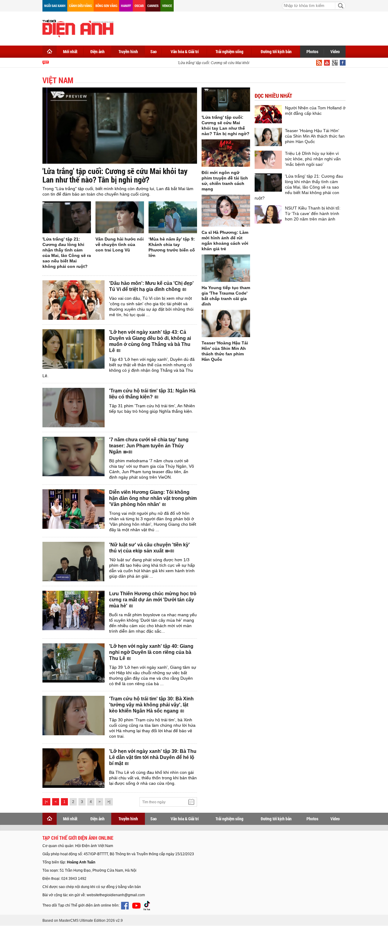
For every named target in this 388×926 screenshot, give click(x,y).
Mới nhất (70, 51)
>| (108, 802)
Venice (167, 5)
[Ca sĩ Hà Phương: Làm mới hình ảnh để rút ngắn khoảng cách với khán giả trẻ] (226, 211)
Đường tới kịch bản (276, 51)
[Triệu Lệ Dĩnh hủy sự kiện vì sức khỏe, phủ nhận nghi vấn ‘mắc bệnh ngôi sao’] (268, 160)
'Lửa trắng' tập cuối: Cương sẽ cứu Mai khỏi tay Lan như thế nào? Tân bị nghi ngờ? (239, 63)
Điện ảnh (97, 51)
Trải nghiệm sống (229, 51)
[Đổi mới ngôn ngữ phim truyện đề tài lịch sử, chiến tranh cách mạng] (226, 153)
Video (335, 51)
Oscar (139, 5)
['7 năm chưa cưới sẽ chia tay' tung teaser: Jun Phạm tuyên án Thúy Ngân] (73, 456)
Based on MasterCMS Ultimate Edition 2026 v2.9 (82, 920)
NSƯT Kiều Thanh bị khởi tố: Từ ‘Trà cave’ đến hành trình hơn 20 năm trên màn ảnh (312, 213)
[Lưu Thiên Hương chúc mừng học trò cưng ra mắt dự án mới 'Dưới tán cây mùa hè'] (73, 610)
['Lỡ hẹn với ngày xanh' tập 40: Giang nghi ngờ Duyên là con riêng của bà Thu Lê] (73, 663)
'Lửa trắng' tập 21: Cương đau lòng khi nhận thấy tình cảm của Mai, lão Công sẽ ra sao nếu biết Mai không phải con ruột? (299, 187)
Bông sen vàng (106, 5)
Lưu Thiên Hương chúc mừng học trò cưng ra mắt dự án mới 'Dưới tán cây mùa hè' (152, 599)
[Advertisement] (235, 27)
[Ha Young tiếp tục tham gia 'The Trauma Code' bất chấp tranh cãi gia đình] (226, 268)
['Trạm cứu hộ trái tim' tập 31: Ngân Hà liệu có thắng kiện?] (73, 407)
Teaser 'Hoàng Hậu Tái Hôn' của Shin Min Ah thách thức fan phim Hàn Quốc (315, 136)
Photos (312, 51)
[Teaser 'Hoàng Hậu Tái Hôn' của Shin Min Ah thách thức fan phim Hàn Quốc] (226, 323)
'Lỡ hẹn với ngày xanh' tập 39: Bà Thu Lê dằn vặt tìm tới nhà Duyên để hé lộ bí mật (152, 757)
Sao (153, 51)
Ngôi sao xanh (54, 5)
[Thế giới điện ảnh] (77, 28)
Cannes (153, 5)
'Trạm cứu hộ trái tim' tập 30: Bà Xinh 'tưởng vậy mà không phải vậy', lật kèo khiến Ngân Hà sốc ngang (151, 704)
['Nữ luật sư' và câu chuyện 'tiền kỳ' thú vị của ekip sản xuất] (73, 561)
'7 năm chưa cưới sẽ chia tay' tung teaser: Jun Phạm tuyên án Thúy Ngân (149, 445)
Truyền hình (128, 51)
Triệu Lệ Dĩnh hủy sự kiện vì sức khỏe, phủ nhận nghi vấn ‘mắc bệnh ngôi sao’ (313, 159)
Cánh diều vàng (80, 5)
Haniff (126, 5)
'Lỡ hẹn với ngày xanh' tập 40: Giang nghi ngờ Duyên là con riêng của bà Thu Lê (151, 652)
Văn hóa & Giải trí (185, 51)
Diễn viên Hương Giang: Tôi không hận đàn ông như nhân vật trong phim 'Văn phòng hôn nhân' (153, 498)
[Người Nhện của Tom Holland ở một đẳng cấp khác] (268, 114)
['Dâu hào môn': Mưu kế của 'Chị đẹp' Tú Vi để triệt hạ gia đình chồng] (73, 300)
